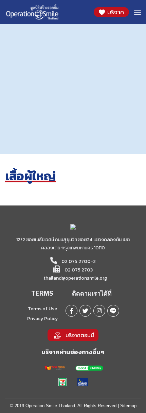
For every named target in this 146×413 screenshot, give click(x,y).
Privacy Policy (42, 318)
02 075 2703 (78, 270)
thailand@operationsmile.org (75, 278)
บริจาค (115, 12)
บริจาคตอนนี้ (80, 335)
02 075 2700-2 (78, 261)
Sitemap (128, 405)
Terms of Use (42, 308)
